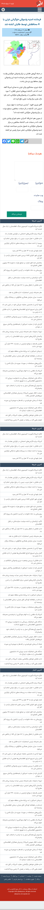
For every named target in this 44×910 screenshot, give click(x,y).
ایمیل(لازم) (23, 183)
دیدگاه (38, 879)
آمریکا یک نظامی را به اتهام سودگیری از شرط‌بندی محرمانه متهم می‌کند (22, 372)
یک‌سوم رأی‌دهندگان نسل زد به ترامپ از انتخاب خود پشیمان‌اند (24, 387)
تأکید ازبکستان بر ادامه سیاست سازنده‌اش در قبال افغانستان (25, 279)
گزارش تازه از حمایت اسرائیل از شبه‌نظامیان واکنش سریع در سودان (22, 325)
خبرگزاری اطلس (40, 4)
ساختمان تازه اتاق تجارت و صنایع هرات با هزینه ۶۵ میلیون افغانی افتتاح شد (22, 264)
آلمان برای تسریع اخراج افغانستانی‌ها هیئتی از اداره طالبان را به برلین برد (22, 311)
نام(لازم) (39, 183)
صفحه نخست (37, 876)
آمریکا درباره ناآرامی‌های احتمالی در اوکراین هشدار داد (23, 233)
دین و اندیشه (6, 876)
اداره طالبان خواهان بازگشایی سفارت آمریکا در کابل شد (23, 415)
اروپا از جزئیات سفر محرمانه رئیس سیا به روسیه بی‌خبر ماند (22, 331)
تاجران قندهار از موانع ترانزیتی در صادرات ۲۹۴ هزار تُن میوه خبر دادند (23, 345)
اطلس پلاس (7, 879)
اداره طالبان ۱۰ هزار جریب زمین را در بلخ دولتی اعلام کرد (22, 238)
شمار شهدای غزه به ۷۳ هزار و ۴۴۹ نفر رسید (27, 250)
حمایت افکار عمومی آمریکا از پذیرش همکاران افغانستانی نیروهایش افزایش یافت (23, 394)
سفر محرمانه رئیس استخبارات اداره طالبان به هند (25, 292)
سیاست (29, 876)
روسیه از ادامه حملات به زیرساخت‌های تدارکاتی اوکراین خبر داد (23, 244)
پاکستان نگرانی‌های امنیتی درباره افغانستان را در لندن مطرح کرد (24, 338)
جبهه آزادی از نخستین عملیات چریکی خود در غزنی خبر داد (22, 304)
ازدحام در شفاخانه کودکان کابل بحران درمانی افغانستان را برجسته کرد (22, 357)
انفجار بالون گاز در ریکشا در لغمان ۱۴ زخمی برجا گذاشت (23, 420)
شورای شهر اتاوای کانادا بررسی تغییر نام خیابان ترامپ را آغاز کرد (23, 257)
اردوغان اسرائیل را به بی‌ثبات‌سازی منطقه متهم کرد (25, 351)
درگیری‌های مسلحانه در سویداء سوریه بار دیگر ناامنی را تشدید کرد (23, 365)
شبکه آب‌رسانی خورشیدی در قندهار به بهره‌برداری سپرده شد (23, 402)
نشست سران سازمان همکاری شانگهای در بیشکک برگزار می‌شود (23, 298)
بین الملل (14, 876)
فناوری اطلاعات (29, 879)
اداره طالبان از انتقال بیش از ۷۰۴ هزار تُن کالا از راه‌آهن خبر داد (22, 286)
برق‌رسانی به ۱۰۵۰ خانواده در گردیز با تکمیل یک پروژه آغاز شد (23, 271)
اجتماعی (22, 876)
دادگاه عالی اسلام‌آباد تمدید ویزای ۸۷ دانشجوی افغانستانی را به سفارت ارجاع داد (26, 409)
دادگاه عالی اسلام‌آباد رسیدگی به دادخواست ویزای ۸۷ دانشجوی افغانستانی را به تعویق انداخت (24, 379)
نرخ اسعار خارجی (18, 879)
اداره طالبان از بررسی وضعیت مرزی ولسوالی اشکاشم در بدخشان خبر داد (23, 318)
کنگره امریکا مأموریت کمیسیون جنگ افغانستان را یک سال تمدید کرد (22, 228)
